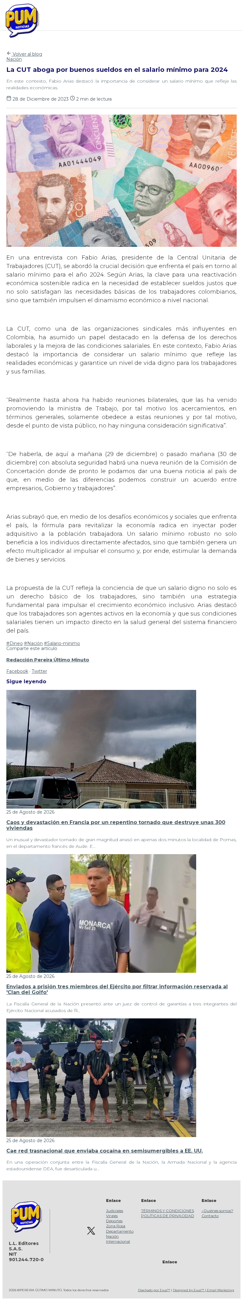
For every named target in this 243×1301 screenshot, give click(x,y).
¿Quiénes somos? (217, 1210)
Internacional (118, 1241)
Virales (112, 1215)
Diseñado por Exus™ (154, 1290)
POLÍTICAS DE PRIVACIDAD (167, 1215)
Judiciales (114, 1210)
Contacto (210, 1215)
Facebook (17, 671)
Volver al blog (26, 54)
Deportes (114, 1220)
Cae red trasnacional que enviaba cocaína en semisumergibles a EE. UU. (104, 1151)
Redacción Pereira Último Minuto (47, 660)
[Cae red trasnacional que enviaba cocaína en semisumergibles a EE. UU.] (101, 1135)
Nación (14, 59)
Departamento (120, 1231)
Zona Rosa (115, 1225)
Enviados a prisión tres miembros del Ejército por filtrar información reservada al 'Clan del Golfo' (117, 989)
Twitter (39, 671)
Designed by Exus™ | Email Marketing (203, 1290)
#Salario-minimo (62, 643)
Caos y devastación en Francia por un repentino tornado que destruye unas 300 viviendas (115, 825)
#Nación (33, 643)
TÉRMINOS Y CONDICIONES (167, 1210)
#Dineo (14, 643)
